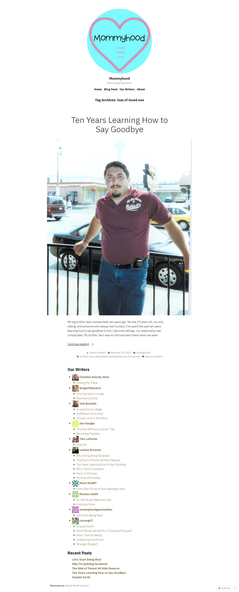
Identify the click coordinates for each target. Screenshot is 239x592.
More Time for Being (89, 535)
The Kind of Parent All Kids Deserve (98, 460)
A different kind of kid (89, 414)
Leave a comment (153, 356)
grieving (118, 356)
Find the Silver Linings (90, 394)
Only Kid (81, 444)
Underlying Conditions (90, 539)
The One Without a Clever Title (95, 429)
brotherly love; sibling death (94, 356)
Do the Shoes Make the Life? (93, 500)
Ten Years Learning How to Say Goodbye (119, 124)
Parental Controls (87, 398)
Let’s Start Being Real (89, 515)
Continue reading (79, 344)
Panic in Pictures (86, 473)
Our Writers (127, 89)
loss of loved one (131, 356)
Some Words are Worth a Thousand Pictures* (104, 531)
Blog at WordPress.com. (77, 585)
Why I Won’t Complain (90, 469)
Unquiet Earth (84, 526)
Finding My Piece (87, 383)
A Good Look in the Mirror (92, 418)
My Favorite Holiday (88, 478)
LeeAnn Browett (97, 352)
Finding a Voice (85, 504)
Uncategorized (143, 352)
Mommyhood (119, 78)
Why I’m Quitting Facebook (93, 456)
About (141, 89)
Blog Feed (110, 89)
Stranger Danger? (87, 544)
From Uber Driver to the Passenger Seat (100, 489)
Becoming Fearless (88, 433)
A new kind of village (89, 409)
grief (111, 356)
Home (98, 89)
